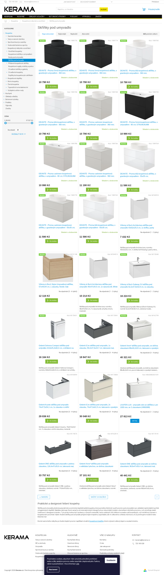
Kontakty (103, 540)
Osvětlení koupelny (15, 51)
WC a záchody (40, 543)
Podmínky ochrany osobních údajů (112, 553)
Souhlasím (111, 560)
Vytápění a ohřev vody (16, 90)
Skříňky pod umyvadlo (16, 60)
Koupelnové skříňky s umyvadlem (20, 54)
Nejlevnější (62, 34)
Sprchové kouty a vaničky (17, 42)
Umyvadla (38, 546)
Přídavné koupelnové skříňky (18, 63)
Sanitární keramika (14, 36)
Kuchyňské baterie (74, 550)
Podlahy (8, 102)
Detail (135, 421)
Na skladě (13, 130)
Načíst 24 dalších (98, 497)
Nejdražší (74, 34)
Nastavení (53, 569)
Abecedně (85, 34)
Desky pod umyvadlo (15, 57)
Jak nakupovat (69, 2)
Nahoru (44, 497)
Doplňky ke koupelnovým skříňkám (20, 75)
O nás (102, 543)
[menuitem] (8, 16)
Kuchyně (9, 93)
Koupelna (9, 33)
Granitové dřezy (73, 543)
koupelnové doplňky (96, 521)
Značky (8, 108)
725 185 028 (139, 543)
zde (77, 564)
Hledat (104, 9)
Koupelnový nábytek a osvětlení (19, 48)
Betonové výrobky (12, 99)
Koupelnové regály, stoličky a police (20, 66)
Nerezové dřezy (73, 546)
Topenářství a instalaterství (18, 87)
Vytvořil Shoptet (154, 570)
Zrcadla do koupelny (15, 72)
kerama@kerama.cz (142, 540)
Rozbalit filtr (17, 134)
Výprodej (9, 105)
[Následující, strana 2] (157, 497)
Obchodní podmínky (88, 2)
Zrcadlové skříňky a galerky (18, 69)
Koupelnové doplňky (15, 78)
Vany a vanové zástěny (16, 39)
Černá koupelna (13, 84)
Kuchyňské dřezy (74, 540)
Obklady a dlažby (12, 96)
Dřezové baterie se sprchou (77, 553)
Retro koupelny (13, 81)
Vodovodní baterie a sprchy (17, 45)
